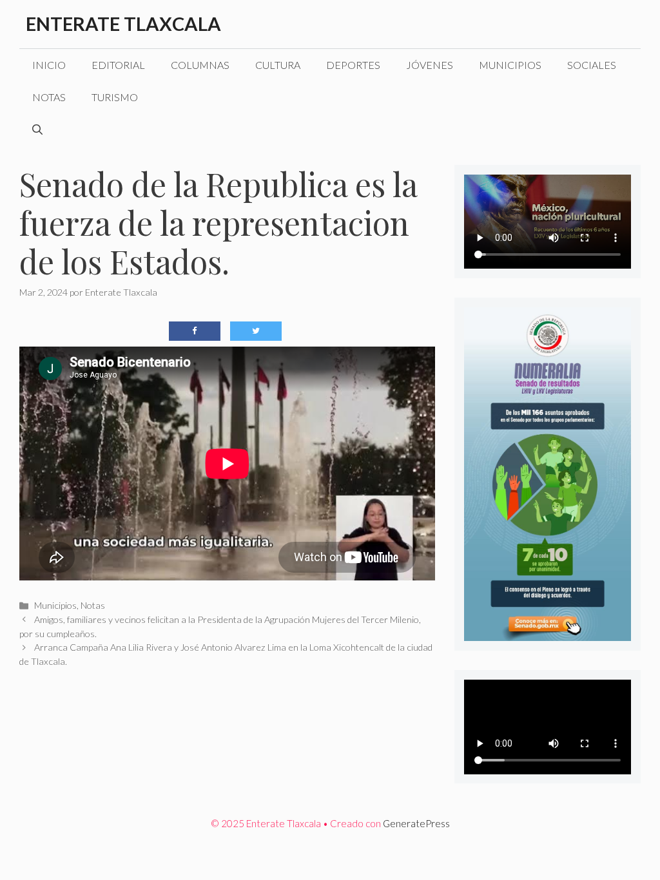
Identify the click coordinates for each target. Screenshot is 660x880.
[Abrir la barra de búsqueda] (37, 129)
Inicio (49, 65)
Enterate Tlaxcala (123, 23)
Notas (49, 97)
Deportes (353, 65)
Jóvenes (429, 65)
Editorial (118, 65)
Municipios (510, 65)
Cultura (277, 65)
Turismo (115, 97)
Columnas (200, 65)
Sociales (591, 65)
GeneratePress (416, 823)
